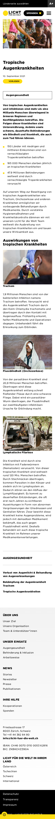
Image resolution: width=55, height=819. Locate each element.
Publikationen (11, 689)
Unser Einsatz (15, 641)
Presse (7, 684)
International (11, 781)
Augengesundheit (17, 95)
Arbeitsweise (11, 657)
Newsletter (10, 679)
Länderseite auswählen (16, 3)
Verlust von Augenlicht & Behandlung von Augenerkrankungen (27, 574)
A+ (51, 3)
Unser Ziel (9, 621)
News (7, 668)
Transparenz (10, 799)
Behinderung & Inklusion (18, 652)
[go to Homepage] (12, 13)
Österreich (9, 766)
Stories (7, 674)
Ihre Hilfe (11, 699)
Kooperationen (12, 706)
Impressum (10, 804)
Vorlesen (14, 81)
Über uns (10, 615)
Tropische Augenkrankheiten (21, 591)
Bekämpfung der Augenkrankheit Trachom (24, 584)
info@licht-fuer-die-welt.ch (20, 738)
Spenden (32, 13)
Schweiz (8, 776)
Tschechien (10, 771)
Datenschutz (11, 794)
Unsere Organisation (16, 626)
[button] (49, 13)
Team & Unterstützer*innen (20, 631)
